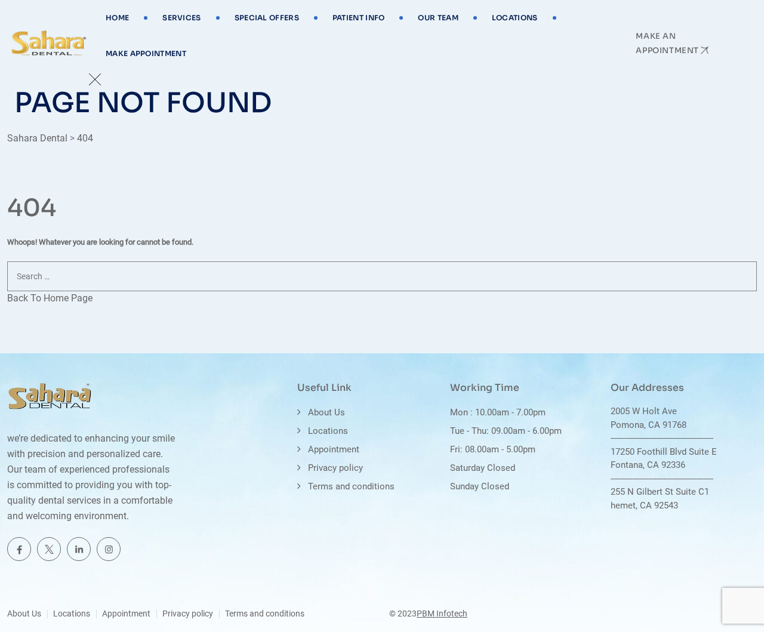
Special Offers (267, 17)
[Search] (743, 308)
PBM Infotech (442, 613)
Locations (515, 17)
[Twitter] (49, 549)
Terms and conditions (351, 486)
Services (181, 17)
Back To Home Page (50, 298)
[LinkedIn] (79, 549)
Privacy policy (335, 468)
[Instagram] (109, 549)
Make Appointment (146, 53)
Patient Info (358, 17)
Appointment (333, 449)
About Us (326, 412)
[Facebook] (19, 549)
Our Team (438, 17)
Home (117, 17)
